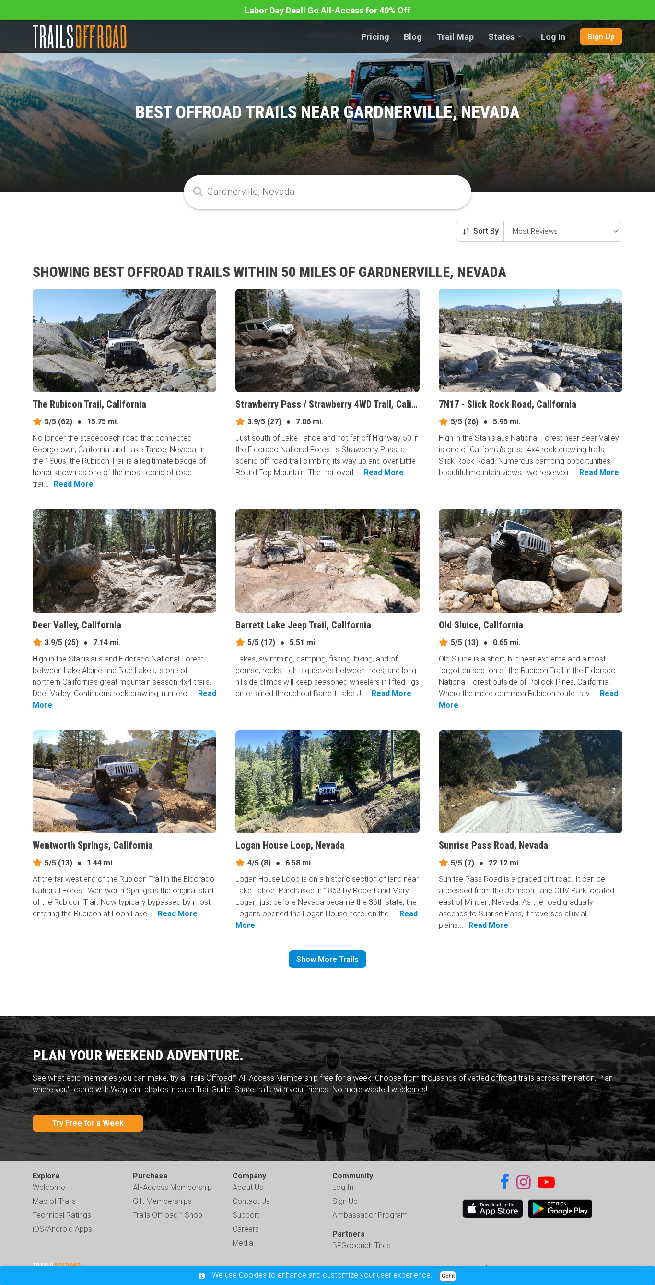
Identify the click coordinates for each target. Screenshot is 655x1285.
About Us (248, 1187)
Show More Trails (327, 959)
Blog (413, 37)
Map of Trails (54, 1201)
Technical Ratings (62, 1215)
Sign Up (601, 36)
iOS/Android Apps (62, 1229)
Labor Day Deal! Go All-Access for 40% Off (327, 10)
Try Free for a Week (88, 1123)
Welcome (49, 1187)
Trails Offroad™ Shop (167, 1215)
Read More (74, 484)
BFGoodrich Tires (361, 1245)
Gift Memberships (162, 1201)
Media (243, 1243)
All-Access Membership (172, 1187)
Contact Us (251, 1201)
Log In (553, 37)
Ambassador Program (370, 1215)
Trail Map (455, 37)
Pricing (375, 37)
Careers (246, 1229)
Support (246, 1215)
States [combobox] (501, 37)
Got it (448, 1276)
